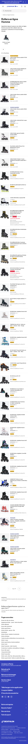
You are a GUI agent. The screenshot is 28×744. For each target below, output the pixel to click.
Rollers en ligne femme (6, 43)
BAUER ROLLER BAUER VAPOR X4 (18, 184)
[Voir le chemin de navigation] (1, 14)
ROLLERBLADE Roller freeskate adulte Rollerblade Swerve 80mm (18, 243)
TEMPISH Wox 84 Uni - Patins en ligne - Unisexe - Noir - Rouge (17, 325)
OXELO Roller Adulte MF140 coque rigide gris (18, 121)
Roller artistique (5, 636)
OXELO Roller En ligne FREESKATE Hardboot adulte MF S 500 (18, 69)
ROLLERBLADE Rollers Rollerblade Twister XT (18, 230)
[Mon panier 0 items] (25, 6)
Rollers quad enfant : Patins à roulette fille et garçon (14, 658)
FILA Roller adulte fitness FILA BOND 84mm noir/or (17, 147)
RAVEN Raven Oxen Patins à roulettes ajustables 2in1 (17, 389)
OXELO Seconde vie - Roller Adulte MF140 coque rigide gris (18, 562)
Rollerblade (4, 632)
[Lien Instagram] (11, 697)
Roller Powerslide (5, 654)
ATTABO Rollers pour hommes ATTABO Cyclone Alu (17, 402)
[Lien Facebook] (2, 697)
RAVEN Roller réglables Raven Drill (18, 311)
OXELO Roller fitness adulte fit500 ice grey (18, 109)
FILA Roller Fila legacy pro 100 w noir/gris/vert (18, 284)
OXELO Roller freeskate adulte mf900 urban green (17, 549)
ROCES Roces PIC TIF (15, 376)
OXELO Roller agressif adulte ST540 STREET (17, 134)
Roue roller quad (5, 650)
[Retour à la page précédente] (8, 588)
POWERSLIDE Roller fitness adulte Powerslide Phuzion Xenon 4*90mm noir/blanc (18, 83)
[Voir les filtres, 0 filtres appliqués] (3, 49)
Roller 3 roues (4, 640)
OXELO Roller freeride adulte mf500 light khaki (17, 536)
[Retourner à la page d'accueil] (12, 6)
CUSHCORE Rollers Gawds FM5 (17, 197)
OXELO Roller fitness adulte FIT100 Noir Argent (18, 58)
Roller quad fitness (6, 628)
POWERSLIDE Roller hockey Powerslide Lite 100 (16, 172)
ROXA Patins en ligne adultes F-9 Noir (18, 299)
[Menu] (3, 6)
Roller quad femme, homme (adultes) (10, 642)
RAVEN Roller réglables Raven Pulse (17, 428)
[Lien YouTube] (8, 697)
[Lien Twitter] (5, 697)
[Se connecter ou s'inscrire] (21, 6)
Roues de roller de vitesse (7, 620)
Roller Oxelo (4, 644)
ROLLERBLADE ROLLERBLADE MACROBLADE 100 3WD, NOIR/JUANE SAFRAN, (17, 212)
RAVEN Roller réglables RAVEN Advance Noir (17, 415)
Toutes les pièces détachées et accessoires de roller (14, 638)
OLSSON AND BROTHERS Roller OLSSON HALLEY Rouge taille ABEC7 (17, 506)
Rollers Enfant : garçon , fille (8, 630)
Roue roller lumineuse (6, 626)
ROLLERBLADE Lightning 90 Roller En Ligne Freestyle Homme (18, 256)
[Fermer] (25, 2)
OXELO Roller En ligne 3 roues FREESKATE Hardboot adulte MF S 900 (18, 160)
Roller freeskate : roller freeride (9, 646)
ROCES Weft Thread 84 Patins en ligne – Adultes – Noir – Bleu (18, 351)
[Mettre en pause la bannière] (23, 2)
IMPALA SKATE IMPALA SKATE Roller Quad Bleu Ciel (17, 573)
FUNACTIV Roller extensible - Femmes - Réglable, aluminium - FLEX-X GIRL (18, 521)
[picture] (4, 59)
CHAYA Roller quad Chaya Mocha (18, 363)
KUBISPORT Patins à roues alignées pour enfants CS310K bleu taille (18, 480)
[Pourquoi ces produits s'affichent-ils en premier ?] (2, 53)
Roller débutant (5, 624)
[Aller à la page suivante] (19, 588)
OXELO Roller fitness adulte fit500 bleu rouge (18, 95)
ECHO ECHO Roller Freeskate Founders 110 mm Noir (17, 268)
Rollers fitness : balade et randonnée (10, 634)
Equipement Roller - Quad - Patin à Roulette (11, 622)
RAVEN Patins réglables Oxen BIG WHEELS (18, 454)
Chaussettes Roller (6, 652)
